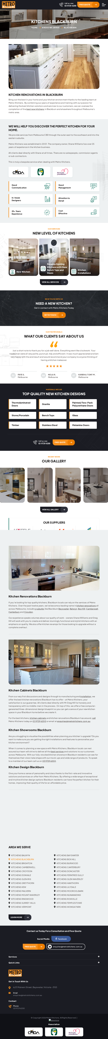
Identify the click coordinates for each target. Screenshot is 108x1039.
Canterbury (14, 612)
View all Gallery (50, 510)
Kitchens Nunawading (69, 895)
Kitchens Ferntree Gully (70, 875)
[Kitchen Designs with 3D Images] (40, 485)
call (94, 718)
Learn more (16, 917)
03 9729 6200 (39, 721)
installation (85, 696)
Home (34, 28)
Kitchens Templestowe (69, 903)
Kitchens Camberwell (23, 867)
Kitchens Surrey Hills (23, 903)
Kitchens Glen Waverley (70, 879)
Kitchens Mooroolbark (70, 891)
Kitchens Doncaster (68, 871)
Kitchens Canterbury (68, 867)
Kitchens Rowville (67, 899)
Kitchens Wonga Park (69, 907)
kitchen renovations (86, 605)
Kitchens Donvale (21, 875)
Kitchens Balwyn (20, 855)
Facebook (62, 939)
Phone (16, 1006)
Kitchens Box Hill (66, 859)
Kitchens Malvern (21, 891)
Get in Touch (50, 315)
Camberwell (92, 608)
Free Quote (84, 5)
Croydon (28, 612)
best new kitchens (35, 109)
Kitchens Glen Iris (21, 879)
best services (57, 751)
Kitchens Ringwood (22, 899)
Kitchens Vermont (21, 907)
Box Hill (81, 608)
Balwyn (73, 608)
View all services (50, 282)
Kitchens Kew (18, 887)
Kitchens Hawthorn (68, 883)
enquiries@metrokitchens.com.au (73, 721)
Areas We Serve (51, 28)
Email (15, 993)
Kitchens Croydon (21, 871)
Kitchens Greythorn (22, 883)
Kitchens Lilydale (66, 887)
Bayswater (63, 608)
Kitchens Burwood (67, 863)
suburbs (40, 608)
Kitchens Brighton (21, 863)
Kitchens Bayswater (68, 855)
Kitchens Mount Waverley (25, 895)
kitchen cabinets (38, 718)
